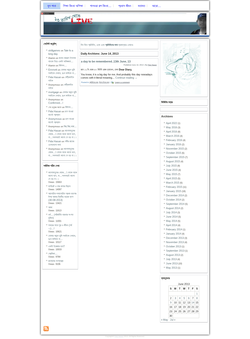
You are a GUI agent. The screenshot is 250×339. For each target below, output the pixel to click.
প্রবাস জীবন (124, 6)
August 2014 (173, 208)
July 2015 (171, 165)
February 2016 (174, 140)
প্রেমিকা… (52, 253)
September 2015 (175, 157)
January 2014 (173, 233)
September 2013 (175, 250)
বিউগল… (63, 65)
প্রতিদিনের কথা (93, 82)
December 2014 (175, 195)
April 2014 (171, 225)
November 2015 (175, 148)
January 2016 (173, 144)
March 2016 (172, 135)
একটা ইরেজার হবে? (56, 246)
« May (164, 319)
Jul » (172, 319)
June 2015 (172, 169)
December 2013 (175, 237)
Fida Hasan (54, 77)
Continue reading (126, 77)
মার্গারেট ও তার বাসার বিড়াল (59, 186)
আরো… (156, 6)
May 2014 (171, 220)
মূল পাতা (51, 6)
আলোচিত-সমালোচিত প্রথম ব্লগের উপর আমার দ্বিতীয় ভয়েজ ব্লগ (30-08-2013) (62, 196)
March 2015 (172, 182)
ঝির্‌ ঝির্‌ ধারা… (70, 126)
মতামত (141, 6)
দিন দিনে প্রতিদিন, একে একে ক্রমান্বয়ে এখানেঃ (107, 44)
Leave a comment (122, 82)
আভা (50, 207)
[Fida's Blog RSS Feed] (46, 328)
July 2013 (171, 259)
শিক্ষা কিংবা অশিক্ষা (73, 6)
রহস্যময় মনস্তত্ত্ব (55, 260)
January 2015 (173, 191)
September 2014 (175, 203)
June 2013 (172, 263)
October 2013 (173, 246)
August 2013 (173, 254)
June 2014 (172, 216)
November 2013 (175, 242)
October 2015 (173, 152)
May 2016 (171, 127)
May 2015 (171, 174)
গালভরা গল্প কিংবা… (100, 6)
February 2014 (174, 229)
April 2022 (171, 123)
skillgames (54, 50)
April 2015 (171, 178)
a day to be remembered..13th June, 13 (106, 61)
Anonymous (55, 118)
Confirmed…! (55, 102)
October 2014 (173, 199)
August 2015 (173, 161)
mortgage (53, 92)
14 (192, 302)
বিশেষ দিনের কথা (104, 82)
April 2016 (171, 131)
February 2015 (174, 186)
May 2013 (171, 267)
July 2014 (171, 212)
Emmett (52, 69)
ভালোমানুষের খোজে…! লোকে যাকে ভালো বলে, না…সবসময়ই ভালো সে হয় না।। (62, 134)
